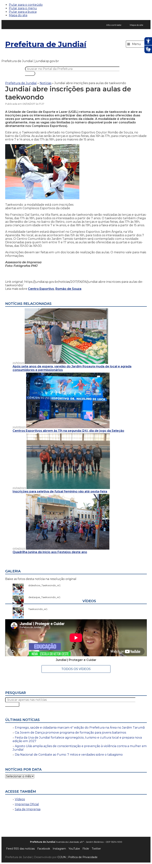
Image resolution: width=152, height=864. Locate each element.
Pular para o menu (23, 8)
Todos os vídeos (76, 669)
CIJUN (61, 857)
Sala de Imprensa (27, 809)
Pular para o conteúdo (26, 4)
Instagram (59, 848)
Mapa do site (18, 15)
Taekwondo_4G (36, 609)
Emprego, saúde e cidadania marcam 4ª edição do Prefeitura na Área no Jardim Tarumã (80, 727)
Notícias (45, 83)
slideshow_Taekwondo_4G (43, 585)
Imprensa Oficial (27, 804)
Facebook (43, 848)
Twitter (96, 848)
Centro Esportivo (41, 289)
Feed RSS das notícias (20, 848)
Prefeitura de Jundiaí (45, 44)
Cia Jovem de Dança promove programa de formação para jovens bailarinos (70, 732)
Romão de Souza (68, 289)
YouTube (74, 848)
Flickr (85, 848)
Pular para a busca (23, 12)
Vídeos (20, 799)
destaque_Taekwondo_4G (42, 597)
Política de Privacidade (83, 857)
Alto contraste (113, 25)
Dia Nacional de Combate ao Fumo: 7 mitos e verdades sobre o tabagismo (69, 754)
